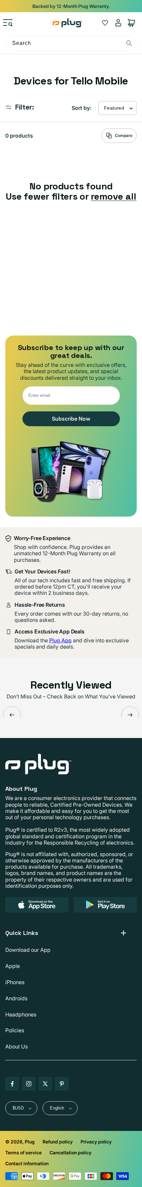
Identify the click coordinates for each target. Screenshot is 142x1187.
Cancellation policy (70, 1152)
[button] (8, 22)
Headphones (20, 1014)
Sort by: (81, 108)
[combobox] (71, 43)
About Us (16, 1046)
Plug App (60, 640)
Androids (16, 998)
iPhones (14, 982)
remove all (113, 196)
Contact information (27, 1163)
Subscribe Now (71, 418)
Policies (14, 1030)
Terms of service (23, 1152)
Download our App (28, 949)
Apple (12, 966)
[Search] (129, 43)
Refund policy (58, 1141)
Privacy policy (96, 1141)
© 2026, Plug (20, 1141)
